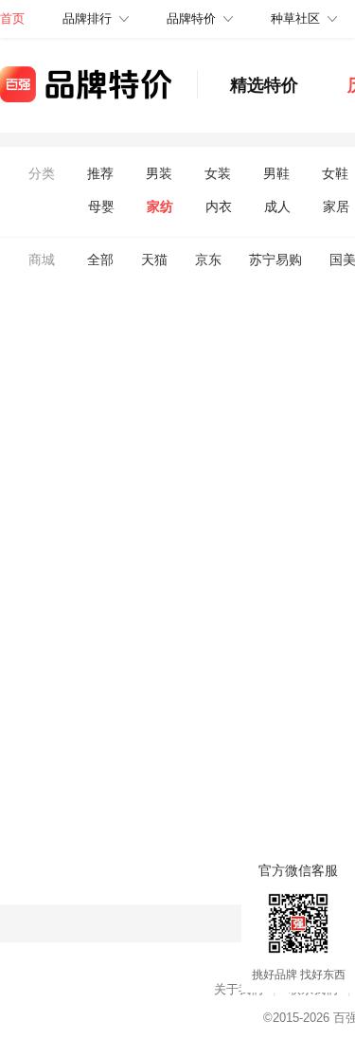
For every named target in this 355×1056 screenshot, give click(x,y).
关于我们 (238, 989)
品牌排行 (87, 18)
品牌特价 (191, 18)
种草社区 (295, 18)
